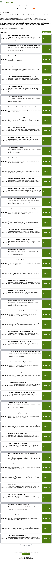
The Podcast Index (31, 558)
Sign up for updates (26, 553)
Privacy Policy (29, 556)
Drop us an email (31, 556)
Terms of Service (23, 556)
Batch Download (47, 32)
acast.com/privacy (12, 28)
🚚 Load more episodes (26, 545)
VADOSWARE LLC (28, 557)
